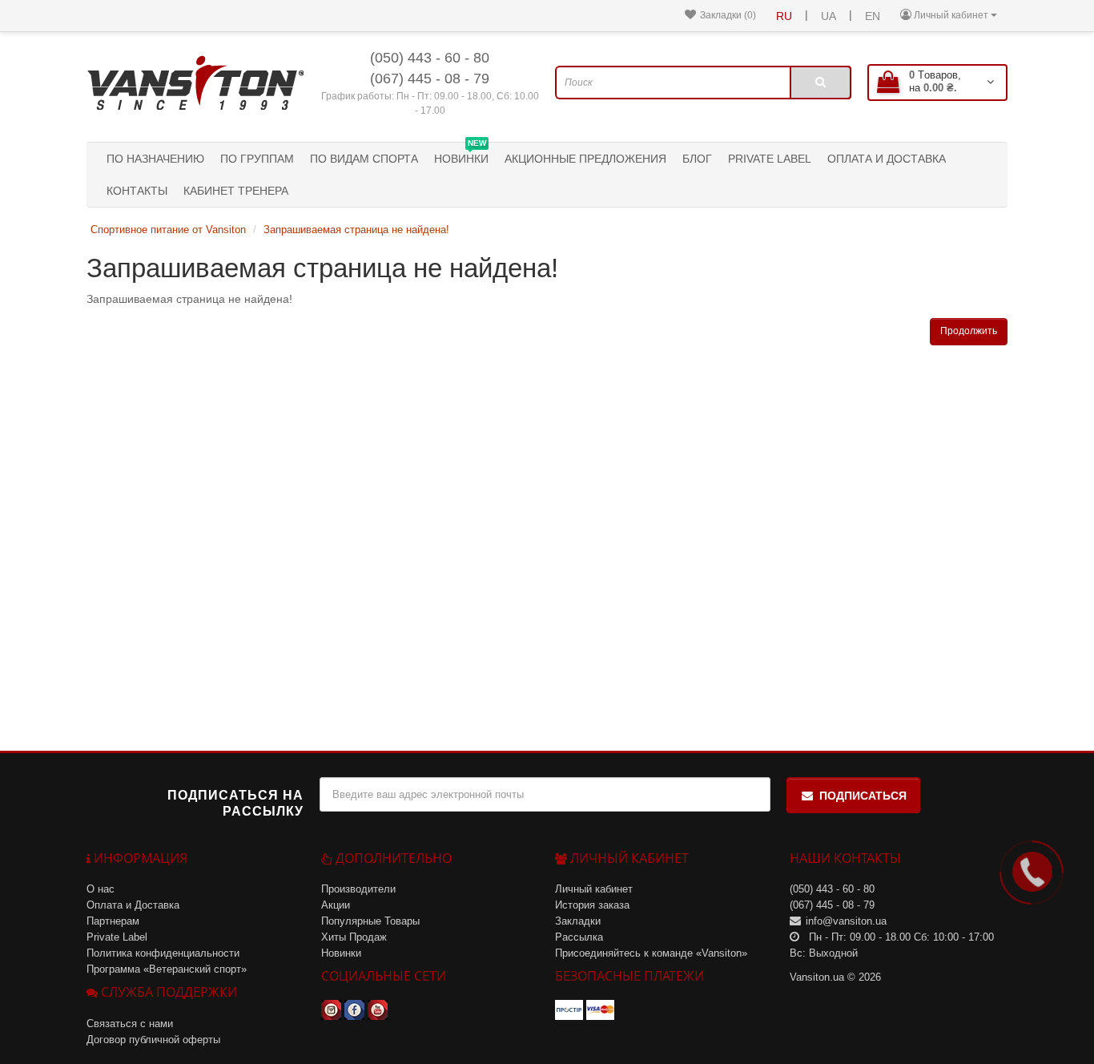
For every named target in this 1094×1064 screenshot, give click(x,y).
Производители (358, 889)
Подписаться (863, 795)
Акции (335, 905)
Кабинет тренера (235, 190)
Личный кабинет (594, 889)
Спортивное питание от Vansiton (168, 230)
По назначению (155, 158)
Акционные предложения (585, 158)
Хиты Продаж (354, 937)
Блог (697, 158)
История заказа (592, 905)
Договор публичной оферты (153, 1040)
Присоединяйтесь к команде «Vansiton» (651, 953)
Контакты (137, 190)
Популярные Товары (370, 921)
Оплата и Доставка (886, 158)
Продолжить (968, 331)
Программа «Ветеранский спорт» (166, 969)
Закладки (578, 921)
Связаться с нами (129, 1024)
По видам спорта (364, 158)
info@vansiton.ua (846, 921)
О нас (100, 889)
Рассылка (579, 937)
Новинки (461, 154)
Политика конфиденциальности (162, 953)
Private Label (769, 158)
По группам (257, 158)
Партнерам (112, 921)
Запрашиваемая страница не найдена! (356, 230)
